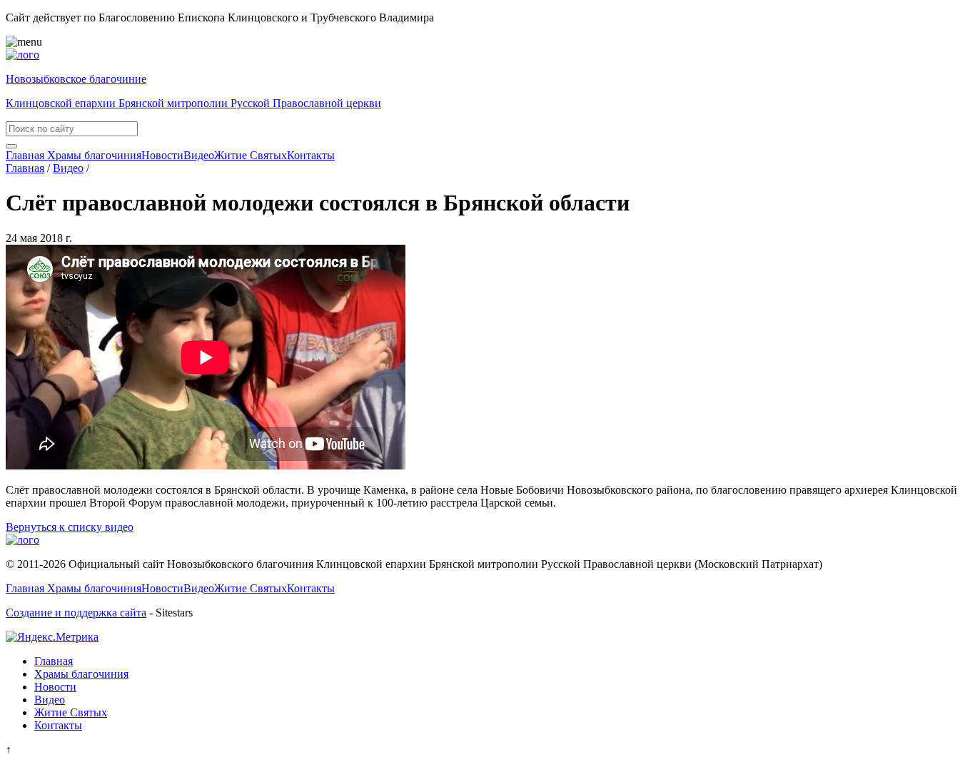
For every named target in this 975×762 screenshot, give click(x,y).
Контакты (311, 155)
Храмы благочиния (92, 155)
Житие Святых (250, 155)
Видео (198, 155)
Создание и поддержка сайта (76, 612)
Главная (25, 155)
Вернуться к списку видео (69, 527)
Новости (162, 155)
